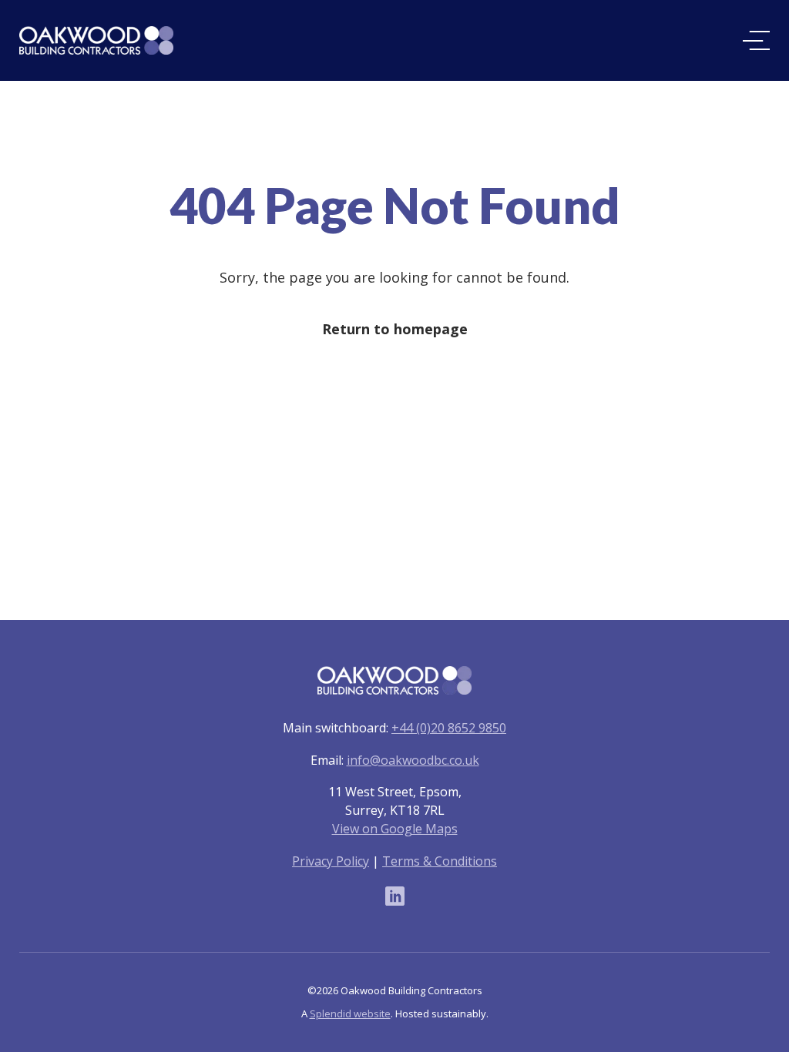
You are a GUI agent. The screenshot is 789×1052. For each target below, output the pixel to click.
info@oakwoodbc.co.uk (413, 760)
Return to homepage (395, 329)
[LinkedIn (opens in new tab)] (395, 896)
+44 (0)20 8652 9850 (448, 727)
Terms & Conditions (439, 861)
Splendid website (350, 1013)
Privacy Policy (330, 861)
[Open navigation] (756, 40)
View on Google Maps (395, 828)
